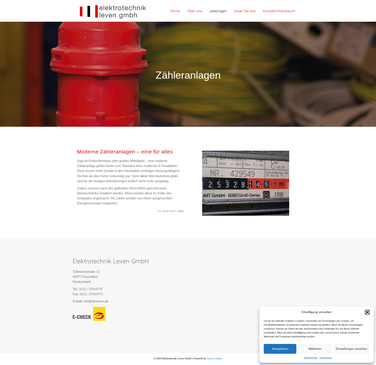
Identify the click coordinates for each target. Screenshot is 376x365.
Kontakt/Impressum (279, 11)
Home (175, 11)
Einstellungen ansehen (351, 348)
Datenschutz (310, 357)
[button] (367, 312)
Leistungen (218, 11)
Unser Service (244, 11)
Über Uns (195, 11)
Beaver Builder (214, 358)
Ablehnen (314, 348)
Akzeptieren (280, 348)
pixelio (180, 211)
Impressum (326, 357)
